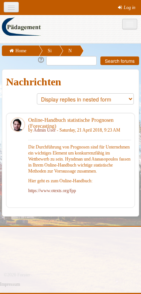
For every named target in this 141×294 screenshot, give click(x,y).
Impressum (10, 284)
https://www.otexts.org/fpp (52, 190)
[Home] (71, 29)
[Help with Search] (40, 60)
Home (20, 50)
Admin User (44, 130)
